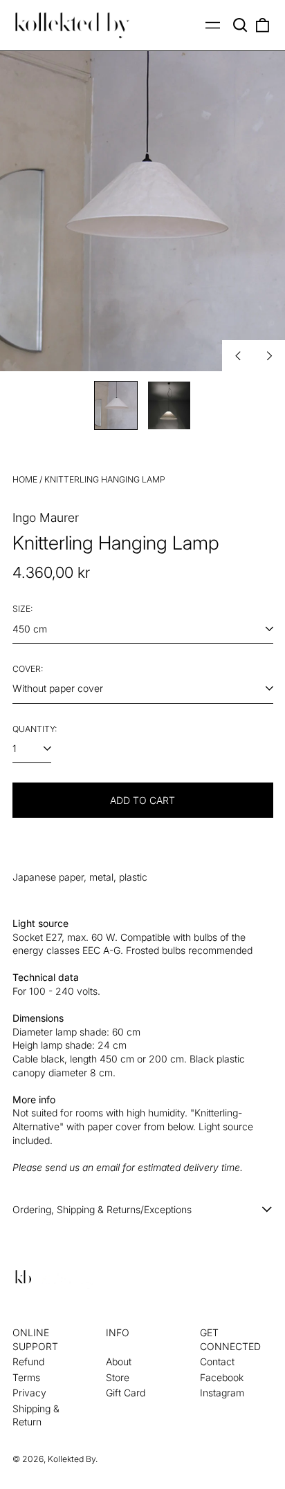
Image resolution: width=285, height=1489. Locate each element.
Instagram (222, 1392)
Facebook (221, 1377)
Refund (28, 1361)
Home (24, 479)
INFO (117, 1332)
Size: (22, 608)
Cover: (27, 669)
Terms (26, 1377)
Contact (217, 1361)
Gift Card (125, 1392)
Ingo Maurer (45, 517)
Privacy (29, 1392)
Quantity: (34, 729)
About (118, 1361)
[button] (241, 26)
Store (117, 1377)
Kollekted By (71, 1459)
